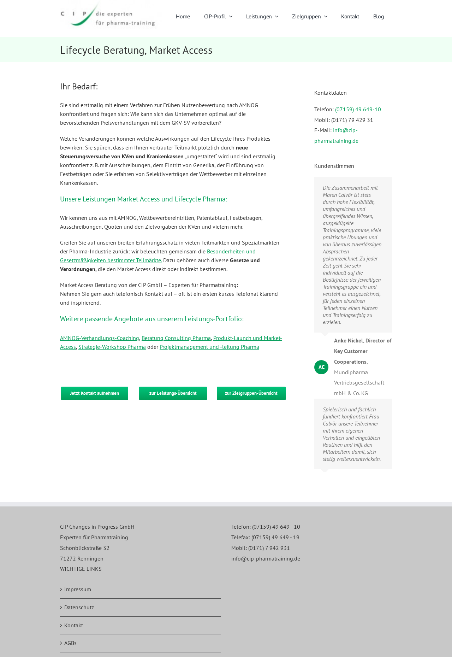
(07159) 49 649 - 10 (276, 526)
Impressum (77, 589)
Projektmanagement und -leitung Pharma (209, 346)
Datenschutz (79, 607)
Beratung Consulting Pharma (176, 337)
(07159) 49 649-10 (358, 109)
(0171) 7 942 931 (269, 547)
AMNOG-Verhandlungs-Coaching (99, 337)
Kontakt (73, 625)
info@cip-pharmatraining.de (265, 558)
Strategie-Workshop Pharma (112, 346)
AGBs (70, 642)
